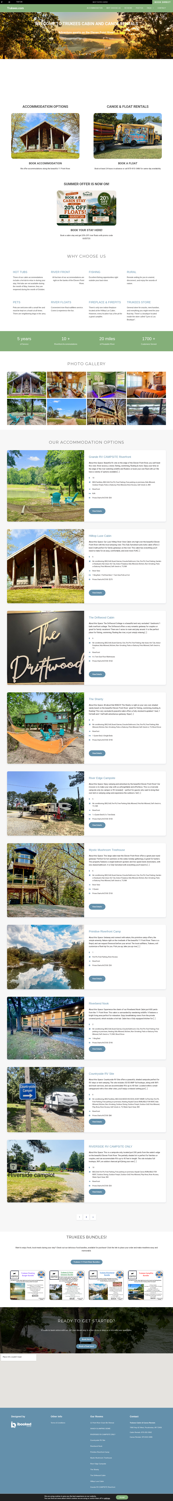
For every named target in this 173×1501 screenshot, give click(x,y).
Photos (139, 8)
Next (163, 29)
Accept (122, 1497)
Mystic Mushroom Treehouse (107, 849)
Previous (10, 29)
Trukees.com (15, 8)
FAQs (149, 8)
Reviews (128, 8)
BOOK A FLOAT (127, 163)
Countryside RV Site (101, 1073)
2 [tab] (83, 54)
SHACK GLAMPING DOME (100, 1428)
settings (107, 1498)
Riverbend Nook (99, 1003)
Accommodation (95, 8)
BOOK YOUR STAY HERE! (86, 230)
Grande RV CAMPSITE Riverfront (110, 456)
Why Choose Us (113, 8)
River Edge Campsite (102, 778)
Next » (93, 1217)
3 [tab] (86, 54)
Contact (162, 8)
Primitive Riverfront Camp (105, 931)
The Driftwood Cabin (101, 617)
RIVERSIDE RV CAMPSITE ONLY (110, 1146)
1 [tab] (79, 54)
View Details (97, 511)
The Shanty (96, 699)
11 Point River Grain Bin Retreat (102, 1423)
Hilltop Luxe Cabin (100, 535)
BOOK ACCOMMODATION (45, 163)
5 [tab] (93, 54)
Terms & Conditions (58, 1423)
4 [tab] (90, 54)
